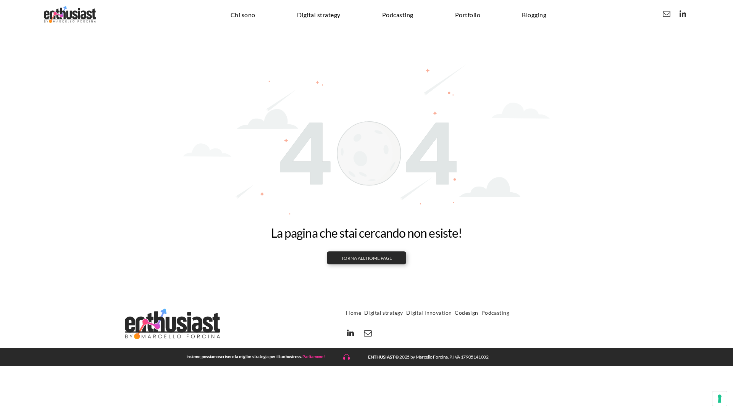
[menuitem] (243, 14)
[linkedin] (683, 14)
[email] (666, 14)
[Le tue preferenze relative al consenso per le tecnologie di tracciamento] (719, 398)
